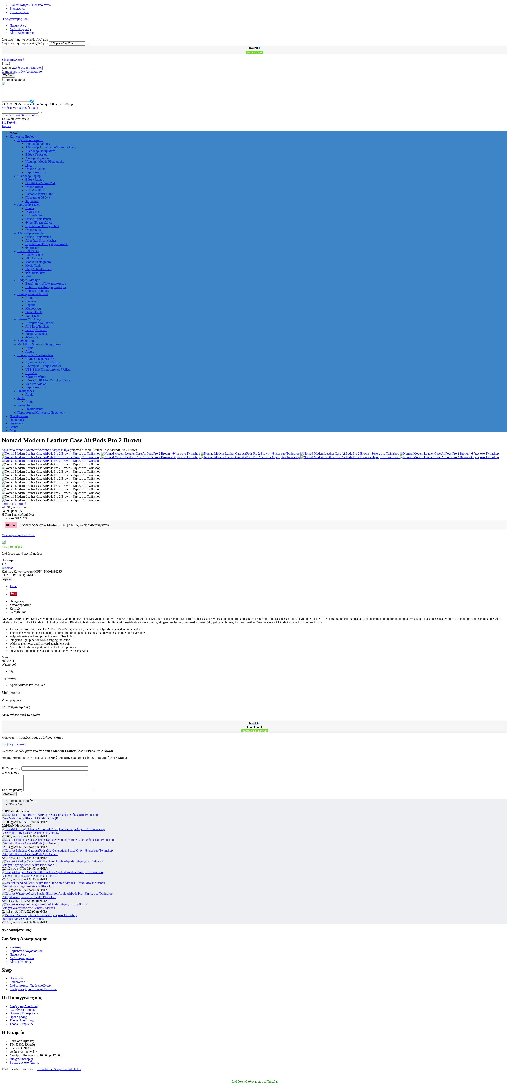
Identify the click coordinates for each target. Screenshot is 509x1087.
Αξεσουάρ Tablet (28, 204)
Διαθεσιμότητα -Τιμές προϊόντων (30, 5)
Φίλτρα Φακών (35, 272)
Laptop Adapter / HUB (39, 194)
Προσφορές (17, 419)
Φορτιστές (32, 201)
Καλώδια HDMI (35, 190)
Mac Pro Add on (35, 383)
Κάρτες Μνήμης (35, 376)
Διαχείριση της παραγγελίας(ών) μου (25, 43)
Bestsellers (16, 423)
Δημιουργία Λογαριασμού (26, 951)
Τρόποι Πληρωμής (21, 1024)
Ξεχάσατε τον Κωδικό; (27, 67)
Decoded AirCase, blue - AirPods (23, 918)
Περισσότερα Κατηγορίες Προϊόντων (43, 412)
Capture (30, 305)
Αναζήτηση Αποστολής (24, 1006)
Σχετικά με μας (19, 12)
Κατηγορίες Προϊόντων (24, 136)
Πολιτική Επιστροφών (24, 1013)
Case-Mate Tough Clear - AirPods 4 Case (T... (31, 832)
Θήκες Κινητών (35, 168)
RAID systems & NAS (39, 358)
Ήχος (28, 165)
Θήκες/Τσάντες (35, 186)
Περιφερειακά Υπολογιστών (35, 355)
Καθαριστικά (25, 340)
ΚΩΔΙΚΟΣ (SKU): (14, 575)
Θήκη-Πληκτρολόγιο (38, 222)
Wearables (23, 405)
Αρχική (6, 450)
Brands (14, 427)
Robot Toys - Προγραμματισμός (45, 287)
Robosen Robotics (37, 290)
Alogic (29, 351)
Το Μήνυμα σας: (12, 790)
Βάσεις (29, 208)
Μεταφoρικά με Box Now (18, 535)
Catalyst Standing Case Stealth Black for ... (29, 886)
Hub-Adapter (33, 215)
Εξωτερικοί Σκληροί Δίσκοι (42, 362)
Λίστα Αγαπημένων (22, 32)
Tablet (21, 398)
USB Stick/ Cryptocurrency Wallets (47, 369)
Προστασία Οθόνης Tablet (42, 226)
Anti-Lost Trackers (37, 326)
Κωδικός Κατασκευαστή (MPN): (22, 571)
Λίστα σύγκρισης (20, 29)
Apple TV (31, 297)
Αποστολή (9, 793)
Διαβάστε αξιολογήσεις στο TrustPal (255, 1081)
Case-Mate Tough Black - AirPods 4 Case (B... (31, 818)
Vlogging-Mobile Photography (44, 161)
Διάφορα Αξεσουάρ (37, 158)
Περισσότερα (36, 172)
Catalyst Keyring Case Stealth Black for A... (29, 865)
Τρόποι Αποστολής (22, 1020)
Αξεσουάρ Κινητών (30, 140)
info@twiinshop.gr (21, 1059)
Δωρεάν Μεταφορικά (23, 1009)
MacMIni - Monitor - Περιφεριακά (39, 344)
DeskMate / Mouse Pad (40, 183)
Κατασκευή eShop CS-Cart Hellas (59, 1069)
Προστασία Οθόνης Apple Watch (46, 244)
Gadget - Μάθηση (28, 280)
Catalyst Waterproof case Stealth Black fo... (29, 897)
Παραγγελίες (18, 25)
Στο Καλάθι (9, 122)
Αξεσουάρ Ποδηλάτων (40, 151)
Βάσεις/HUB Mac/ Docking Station (48, 380)
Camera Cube (34, 254)
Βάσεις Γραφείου (36, 154)
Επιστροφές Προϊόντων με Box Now (33, 989)
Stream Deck (33, 312)
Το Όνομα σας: (11, 768)
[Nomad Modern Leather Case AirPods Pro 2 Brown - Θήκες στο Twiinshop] (51, 453)
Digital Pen (32, 211)
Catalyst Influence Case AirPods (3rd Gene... (30, 843)
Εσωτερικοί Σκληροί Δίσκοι (43, 366)
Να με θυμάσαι (15, 79)
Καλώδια (31, 373)
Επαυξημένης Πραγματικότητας (45, 283)
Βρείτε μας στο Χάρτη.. (25, 1062)
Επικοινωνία (17, 8)
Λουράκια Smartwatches (40, 240)
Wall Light (32, 315)
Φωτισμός (31, 337)
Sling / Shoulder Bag (38, 269)
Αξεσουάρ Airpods (37, 143)
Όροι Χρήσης (18, 1017)
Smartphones (25, 391)
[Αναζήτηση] (40, 112)
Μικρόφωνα (33, 308)
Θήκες (67, 450)
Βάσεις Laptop (34, 179)
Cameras (30, 301)
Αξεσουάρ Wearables (31, 233)
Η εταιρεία (16, 978)
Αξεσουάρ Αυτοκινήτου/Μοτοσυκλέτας (50, 147)
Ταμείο (6, 126)
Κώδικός (7, 67)
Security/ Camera (36, 330)
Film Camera (33, 258)
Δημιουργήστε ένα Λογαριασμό (22, 71)
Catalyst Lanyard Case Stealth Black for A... (29, 875)
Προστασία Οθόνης (37, 197)
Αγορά (7, 579)
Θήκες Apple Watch (38, 237)
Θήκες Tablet (33, 229)
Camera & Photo (28, 251)
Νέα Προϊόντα (19, 416)
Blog (13, 430)
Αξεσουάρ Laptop (29, 176)
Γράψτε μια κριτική (14, 503)
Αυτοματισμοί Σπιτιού (39, 323)
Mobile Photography (38, 262)
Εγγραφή (18, 59)
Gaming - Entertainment (32, 294)
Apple (29, 348)
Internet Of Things (29, 319)
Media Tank (33, 265)
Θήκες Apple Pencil (38, 219)
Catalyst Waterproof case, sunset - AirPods (28, 908)
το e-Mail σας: (10, 772)
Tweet (13, 586)
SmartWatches (34, 409)
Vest (28, 276)
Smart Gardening (36, 333)
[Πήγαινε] (87, 44)
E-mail (6, 63)
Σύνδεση (7, 59)
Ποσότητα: (8, 560)
